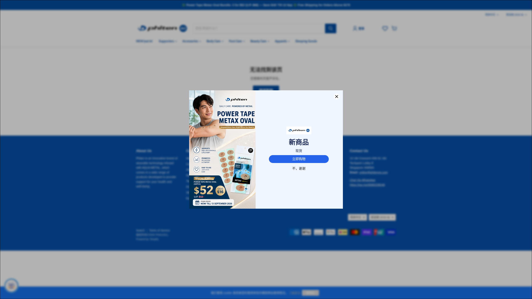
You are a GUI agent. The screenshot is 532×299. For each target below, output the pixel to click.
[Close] (337, 96)
